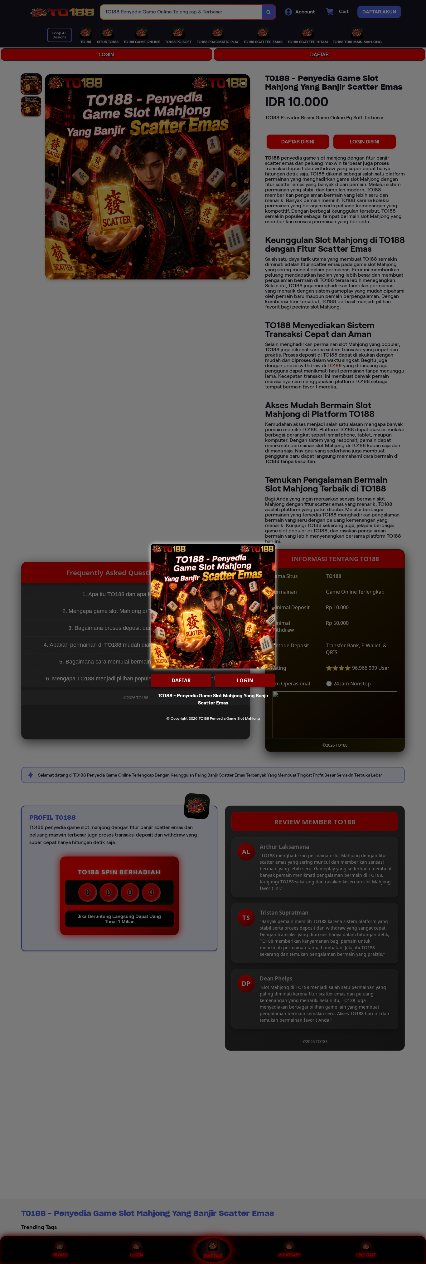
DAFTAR (181, 680)
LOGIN (245, 680)
